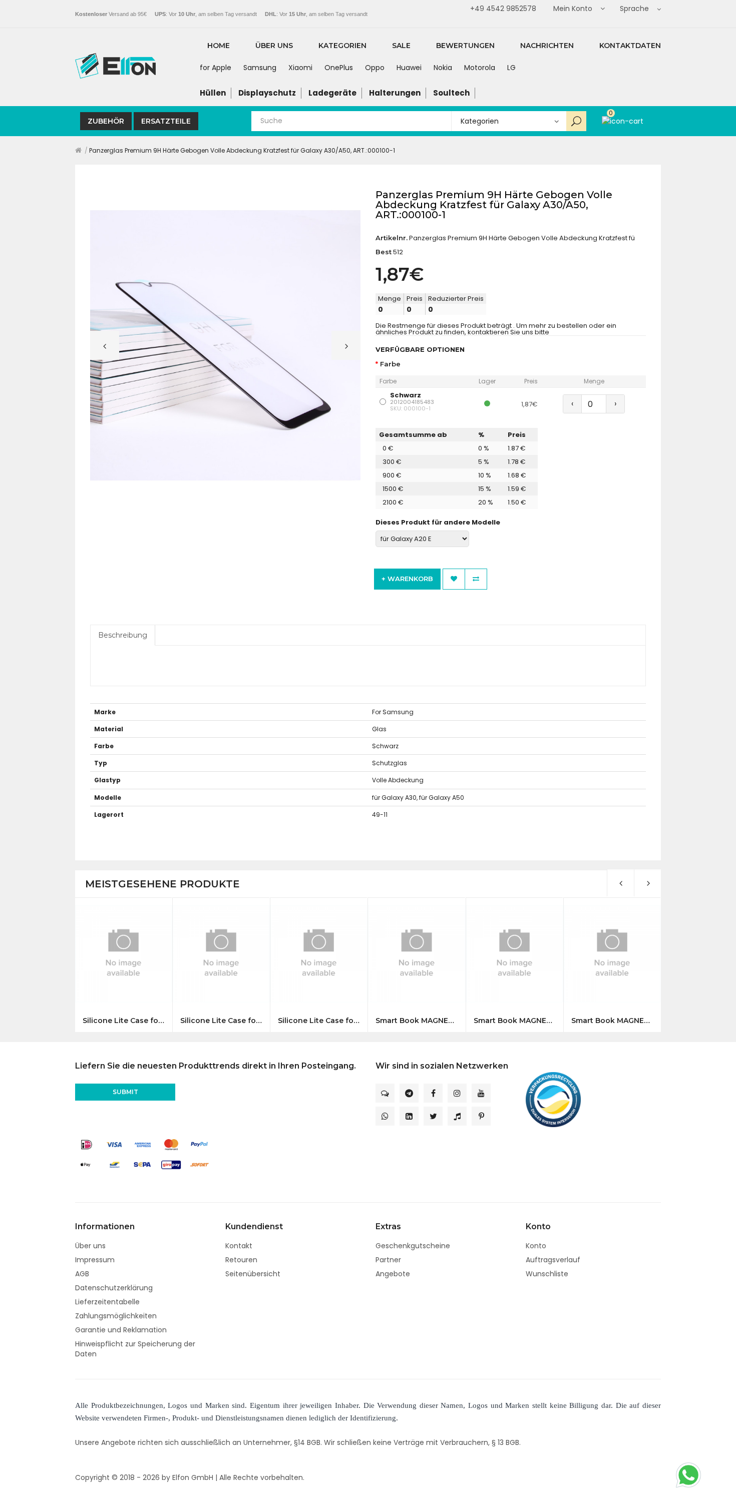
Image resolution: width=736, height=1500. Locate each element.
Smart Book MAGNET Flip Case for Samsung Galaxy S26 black (416, 1021)
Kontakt (238, 1246)
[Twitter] (433, 1116)
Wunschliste (547, 1274)
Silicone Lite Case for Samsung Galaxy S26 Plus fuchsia (318, 1021)
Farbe (390, 364)
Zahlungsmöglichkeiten (116, 1316)
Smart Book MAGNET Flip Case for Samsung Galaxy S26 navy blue (514, 1021)
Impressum (95, 1260)
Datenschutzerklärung (114, 1288)
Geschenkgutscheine (413, 1246)
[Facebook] (433, 1093)
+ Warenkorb (407, 579)
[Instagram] (457, 1093)
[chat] (385, 1093)
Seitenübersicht (252, 1274)
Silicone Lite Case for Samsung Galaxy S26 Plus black (123, 1021)
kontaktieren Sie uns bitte (508, 332)
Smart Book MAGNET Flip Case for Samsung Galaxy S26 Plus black (612, 1021)
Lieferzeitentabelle (107, 1302)
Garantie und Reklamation (121, 1330)
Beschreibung (122, 635)
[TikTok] (457, 1116)
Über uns (90, 1246)
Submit (125, 1092)
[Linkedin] (409, 1116)
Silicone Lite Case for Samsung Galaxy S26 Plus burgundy (221, 1021)
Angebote (393, 1274)
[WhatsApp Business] (385, 1116)
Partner (388, 1260)
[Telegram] (409, 1093)
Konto (536, 1246)
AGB (82, 1274)
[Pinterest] (481, 1116)
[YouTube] (481, 1093)
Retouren (241, 1260)
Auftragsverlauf (553, 1260)
